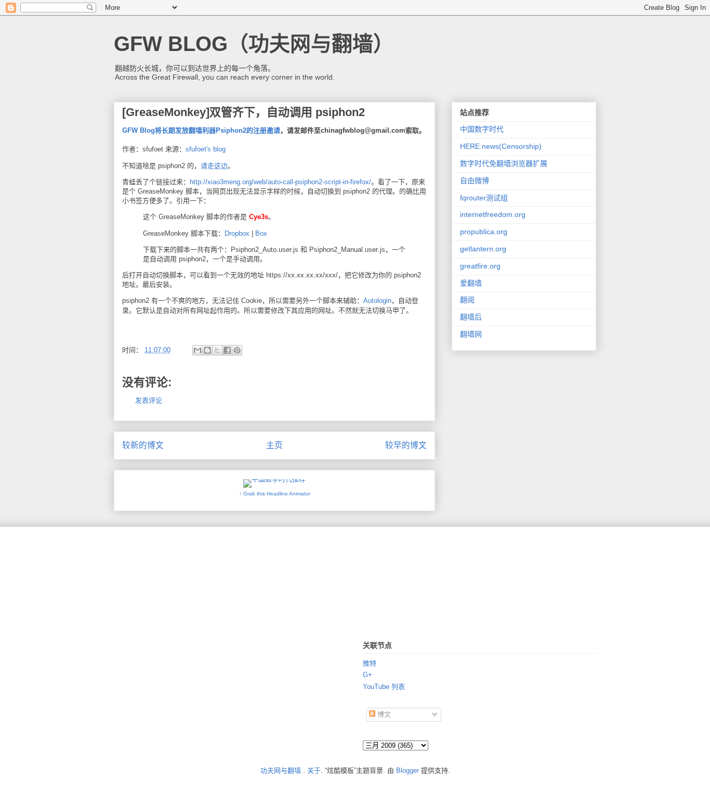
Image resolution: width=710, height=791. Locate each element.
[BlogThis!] (207, 350)
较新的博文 (143, 445)
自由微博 (474, 180)
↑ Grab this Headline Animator (274, 493)
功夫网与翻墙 (280, 770)
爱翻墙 (471, 283)
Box (261, 233)
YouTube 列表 (384, 687)
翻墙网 (471, 334)
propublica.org (483, 231)
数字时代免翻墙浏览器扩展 (503, 163)
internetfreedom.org (492, 214)
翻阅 (467, 300)
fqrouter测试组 (484, 198)
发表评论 (148, 400)
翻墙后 (471, 317)
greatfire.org (480, 266)
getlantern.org (483, 249)
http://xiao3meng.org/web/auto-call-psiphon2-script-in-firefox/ (280, 182)
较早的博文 (406, 445)
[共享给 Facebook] (227, 350)
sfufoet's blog (206, 149)
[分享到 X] (217, 350)
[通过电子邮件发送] (197, 350)
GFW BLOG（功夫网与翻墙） (254, 43)
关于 (314, 770)
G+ (367, 675)
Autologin (377, 300)
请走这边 (214, 166)
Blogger (407, 770)
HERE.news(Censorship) (501, 146)
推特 (369, 663)
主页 (274, 445)
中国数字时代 (482, 129)
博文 (383, 714)
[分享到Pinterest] (237, 350)
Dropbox (237, 233)
